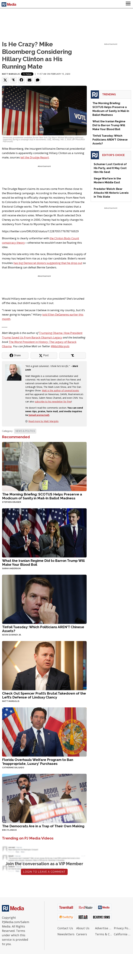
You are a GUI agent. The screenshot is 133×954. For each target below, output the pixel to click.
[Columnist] (14, 372)
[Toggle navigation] (128, 4)
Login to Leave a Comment (44, 871)
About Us (82, 928)
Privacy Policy (122, 928)
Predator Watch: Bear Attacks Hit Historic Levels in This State (111, 192)
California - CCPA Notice (122, 934)
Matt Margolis (11, 74)
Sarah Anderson (11, 568)
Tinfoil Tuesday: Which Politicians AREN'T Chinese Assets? (43, 629)
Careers (81, 934)
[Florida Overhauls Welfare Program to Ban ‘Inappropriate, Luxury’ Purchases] (44, 732)
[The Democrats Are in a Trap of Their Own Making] (44, 798)
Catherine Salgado (13, 767)
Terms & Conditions (103, 934)
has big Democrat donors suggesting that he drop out (47, 263)
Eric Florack (9, 830)
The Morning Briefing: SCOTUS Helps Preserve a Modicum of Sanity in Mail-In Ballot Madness (42, 496)
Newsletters (65, 934)
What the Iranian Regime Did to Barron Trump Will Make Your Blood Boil (43, 563)
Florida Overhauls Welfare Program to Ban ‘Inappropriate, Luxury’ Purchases (37, 762)
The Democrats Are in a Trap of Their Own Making (43, 826)
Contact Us (65, 928)
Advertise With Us (103, 928)
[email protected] (39, 415)
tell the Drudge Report (34, 157)
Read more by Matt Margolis (43, 421)
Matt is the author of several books (60, 390)
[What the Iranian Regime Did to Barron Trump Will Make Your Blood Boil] (44, 532)
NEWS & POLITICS (25, 431)
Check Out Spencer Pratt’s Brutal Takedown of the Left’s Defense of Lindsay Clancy (44, 695)
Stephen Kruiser (11, 502)
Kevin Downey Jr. (11, 635)
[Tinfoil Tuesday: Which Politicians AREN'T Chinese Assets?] (44, 599)
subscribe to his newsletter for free (53, 401)
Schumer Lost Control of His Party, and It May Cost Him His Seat (110, 168)
